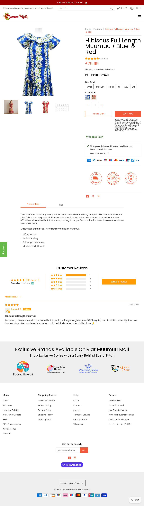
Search (76, 410)
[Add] (102, 105)
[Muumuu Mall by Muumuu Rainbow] (16, 16)
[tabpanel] (72, 229)
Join (84, 450)
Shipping (89, 69)
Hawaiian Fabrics (11, 410)
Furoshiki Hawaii (116, 405)
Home (88, 29)
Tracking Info (44, 419)
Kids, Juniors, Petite (12, 414)
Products (98, 29)
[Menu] (139, 16)
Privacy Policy (44, 410)
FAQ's (76, 400)
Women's (7, 405)
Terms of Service (46, 400)
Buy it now (128, 113)
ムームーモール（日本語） (120, 424)
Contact (77, 405)
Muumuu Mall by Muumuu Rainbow (69, 490)
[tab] (33, 205)
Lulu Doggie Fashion (118, 410)
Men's (5, 400)
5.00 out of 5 (32, 280)
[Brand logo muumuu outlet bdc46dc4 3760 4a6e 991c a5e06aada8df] (121, 368)
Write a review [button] (119, 281)
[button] (92, 58)
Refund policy (80, 419)
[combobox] (83, 8)
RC (86, 74)
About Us (7, 433)
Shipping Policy (45, 414)
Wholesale (78, 424)
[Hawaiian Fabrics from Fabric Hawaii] (23, 368)
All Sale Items (9, 428)
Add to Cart (98, 113)
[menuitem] (121, 8)
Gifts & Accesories (12, 424)
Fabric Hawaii (115, 400)
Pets (5, 419)
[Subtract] (88, 105)
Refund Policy (44, 405)
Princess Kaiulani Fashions (121, 414)
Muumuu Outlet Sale (119, 419)
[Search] (111, 8)
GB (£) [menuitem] (138, 8)
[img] (12, 305)
